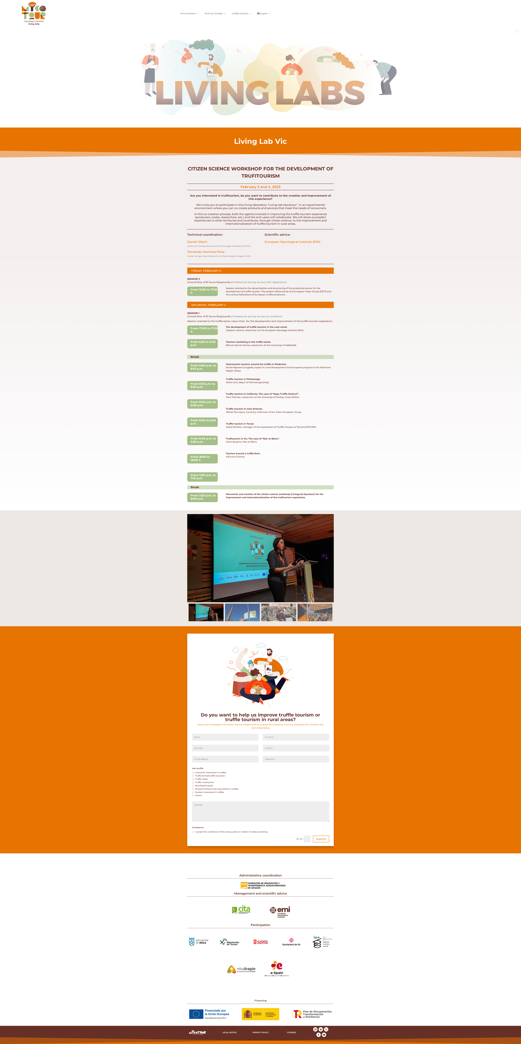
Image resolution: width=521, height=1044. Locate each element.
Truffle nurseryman (204, 782)
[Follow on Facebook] (318, 1035)
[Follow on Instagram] (315, 1029)
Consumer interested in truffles (210, 772)
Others (198, 795)
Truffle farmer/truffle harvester (210, 776)
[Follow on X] (326, 1029)
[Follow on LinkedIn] (321, 1029)
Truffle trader (201, 779)
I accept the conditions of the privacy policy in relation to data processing (231, 832)
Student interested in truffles (209, 792)
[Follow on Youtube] (324, 1035)
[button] (326, 558)
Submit (321, 839)
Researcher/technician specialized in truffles (217, 789)
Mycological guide (204, 785)
